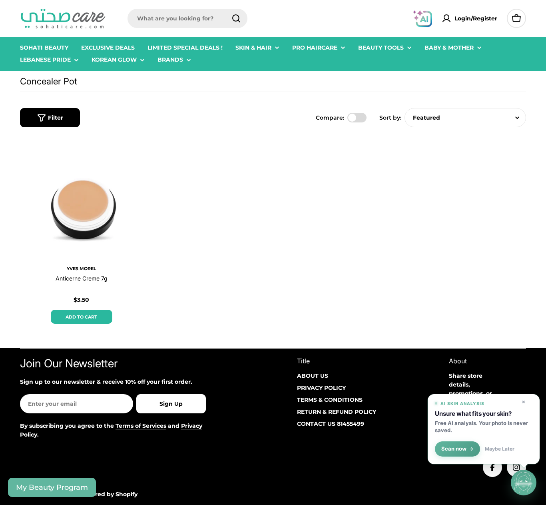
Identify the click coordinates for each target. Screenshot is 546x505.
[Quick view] (131, 154)
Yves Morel (81, 268)
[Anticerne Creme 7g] (81, 198)
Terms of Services (141, 425)
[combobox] (187, 18)
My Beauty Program (52, 487)
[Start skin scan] (523, 482)
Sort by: (390, 117)
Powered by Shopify (108, 494)
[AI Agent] (422, 18)
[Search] (236, 18)
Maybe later (499, 449)
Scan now (453, 449)
